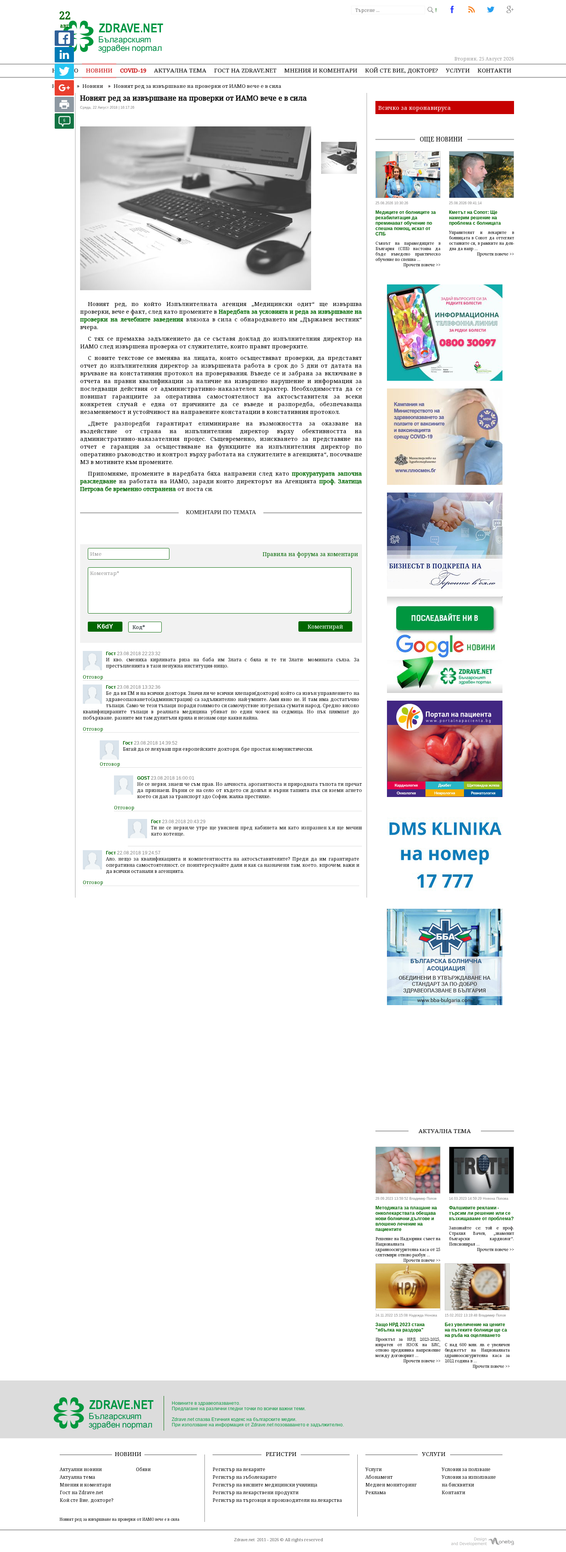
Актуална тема (180, 70)
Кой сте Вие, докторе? (401, 70)
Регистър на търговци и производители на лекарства (277, 1500)
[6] (64, 126)
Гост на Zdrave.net (81, 1492)
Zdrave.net (244, 1539)
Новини (99, 70)
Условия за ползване (466, 1469)
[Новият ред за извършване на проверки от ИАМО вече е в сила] (109, 37)
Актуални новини (81, 1469)
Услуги (458, 70)
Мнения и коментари (320, 70)
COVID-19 (133, 70)
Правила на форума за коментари (310, 554)
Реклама (375, 1492)
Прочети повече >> (422, 264)
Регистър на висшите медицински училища (265, 1484)
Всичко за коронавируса (414, 107)
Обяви (143, 1469)
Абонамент (379, 1477)
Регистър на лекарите (239, 1469)
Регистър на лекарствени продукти (255, 1492)
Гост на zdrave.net (245, 70)
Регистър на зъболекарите (245, 1477)
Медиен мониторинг (391, 1484)
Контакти (494, 70)
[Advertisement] (373, 34)
